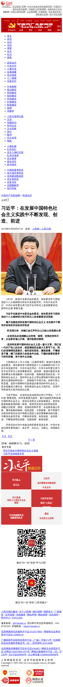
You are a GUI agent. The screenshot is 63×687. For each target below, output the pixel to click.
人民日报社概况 (9, 611)
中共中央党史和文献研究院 (39, 7)
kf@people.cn (19, 623)
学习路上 (16, 480)
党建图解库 (13, 185)
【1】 (4, 436)
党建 (40, 26)
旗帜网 (6, 12)
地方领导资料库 (15, 173)
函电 (9, 57)
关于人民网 (25, 611)
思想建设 (11, 92)
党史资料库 (13, 179)
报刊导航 (11, 188)
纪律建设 (11, 102)
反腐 (21, 30)
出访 (9, 54)
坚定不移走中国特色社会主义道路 (20, 450)
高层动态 (12, 26)
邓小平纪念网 (56, 14)
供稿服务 (20, 614)
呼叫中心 (6, 618)
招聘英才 (48, 611)
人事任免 (11, 69)
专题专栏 (11, 81)
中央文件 (12, 30)
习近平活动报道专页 (13, 453)
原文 (9, 36)
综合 (40, 30)
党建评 (10, 111)
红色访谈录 (13, 155)
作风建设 (11, 99)
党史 (31, 30)
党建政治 (11, 122)
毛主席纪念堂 (54, 12)
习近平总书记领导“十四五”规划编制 (46, 502)
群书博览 (11, 164)
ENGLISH (17, 618)
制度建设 (11, 105)
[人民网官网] (6, 4)
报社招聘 (37, 611)
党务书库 (11, 182)
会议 (9, 42)
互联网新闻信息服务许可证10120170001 (21, 631)
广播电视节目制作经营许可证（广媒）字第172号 (26, 640)
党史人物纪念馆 (15, 152)
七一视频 (11, 78)
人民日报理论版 (15, 116)
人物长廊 (11, 146)
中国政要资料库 (15, 170)
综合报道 (11, 75)
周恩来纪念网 (42, 14)
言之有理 (11, 138)
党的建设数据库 (15, 176)
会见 (9, 51)
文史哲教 (11, 128)
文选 (9, 119)
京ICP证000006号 (17, 654)
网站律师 (42, 614)
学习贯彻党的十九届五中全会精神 (16, 500)
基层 (9, 108)
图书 (9, 135)
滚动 (59, 26)
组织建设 (11, 96)
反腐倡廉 (11, 72)
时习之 (16, 485)
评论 (9, 131)
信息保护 (53, 614)
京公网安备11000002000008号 (43, 654)
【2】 (10, 436)
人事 (21, 26)
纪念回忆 (11, 149)
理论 (31, 26)
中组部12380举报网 (37, 9)
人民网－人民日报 (41, 229)
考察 (9, 48)
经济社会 (11, 125)
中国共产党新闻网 (10, 195)
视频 (49, 30)
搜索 (59, 30)
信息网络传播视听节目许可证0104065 (20, 648)
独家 (49, 26)
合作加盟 (10, 614)
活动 (9, 45)
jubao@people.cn (31, 626)
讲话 (9, 39)
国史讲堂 (11, 161)
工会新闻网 (32, 12)
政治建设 (11, 89)
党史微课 (11, 158)
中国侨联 (43, 12)
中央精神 (11, 86)
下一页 (31, 440)
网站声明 (31, 614)
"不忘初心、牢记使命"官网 (13, 7)
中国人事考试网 (18, 12)
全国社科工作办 (54, 9)
